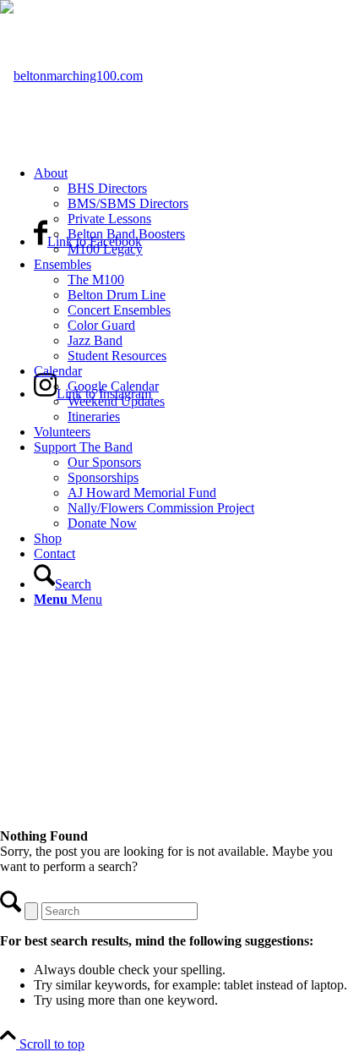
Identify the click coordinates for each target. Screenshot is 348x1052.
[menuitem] (191, 211)
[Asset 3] (71, 75)
